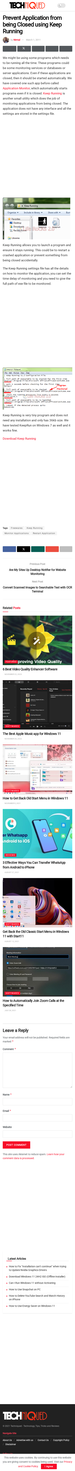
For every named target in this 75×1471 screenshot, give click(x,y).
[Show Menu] (4, 5)
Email (7, 1111)
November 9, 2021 (12, 803)
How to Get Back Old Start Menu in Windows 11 (35, 798)
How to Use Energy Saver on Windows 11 (32, 1305)
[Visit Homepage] (27, 5)
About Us (7, 1440)
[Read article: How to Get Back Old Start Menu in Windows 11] (37, 769)
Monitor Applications (17, 533)
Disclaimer (10, 1444)
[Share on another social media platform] (65, 49)
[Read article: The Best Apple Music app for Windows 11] (37, 704)
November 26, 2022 (13, 739)
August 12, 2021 (11, 941)
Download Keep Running (19, 438)
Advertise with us (24, 1440)
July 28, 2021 (10, 1010)
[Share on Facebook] (9, 49)
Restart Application (44, 533)
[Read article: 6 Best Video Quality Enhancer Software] (37, 640)
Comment (9, 1049)
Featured (11, 662)
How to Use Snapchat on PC (25, 1289)
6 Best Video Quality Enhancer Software (30, 669)
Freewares (17, 528)
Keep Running (52, 93)
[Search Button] (70, 5)
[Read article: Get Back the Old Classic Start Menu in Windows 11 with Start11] (37, 903)
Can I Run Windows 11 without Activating (32, 1282)
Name (7, 1094)
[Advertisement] (37, 156)
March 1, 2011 (33, 39)
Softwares (12, 726)
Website (7, 1127)
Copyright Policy (61, 1440)
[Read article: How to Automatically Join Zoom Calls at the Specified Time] (37, 972)
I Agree (49, 1466)
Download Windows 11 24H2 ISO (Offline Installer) (37, 1276)
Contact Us (43, 1440)
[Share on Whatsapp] (38, 49)
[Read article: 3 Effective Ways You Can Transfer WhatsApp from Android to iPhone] (37, 833)
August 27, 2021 (11, 872)
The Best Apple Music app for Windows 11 (32, 734)
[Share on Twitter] (24, 49)
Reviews (10, 855)
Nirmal (16, 39)
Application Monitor (16, 88)
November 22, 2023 (13, 674)
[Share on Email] (52, 49)
